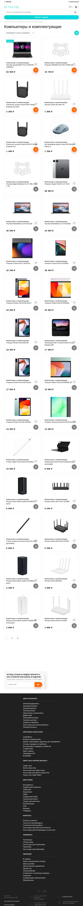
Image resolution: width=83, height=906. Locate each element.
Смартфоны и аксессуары (33, 732)
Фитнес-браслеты (29, 768)
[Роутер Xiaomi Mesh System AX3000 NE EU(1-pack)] (22, 612)
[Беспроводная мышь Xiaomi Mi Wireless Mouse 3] (61, 136)
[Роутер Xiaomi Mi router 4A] (61, 96)
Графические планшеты (32, 787)
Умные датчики (28, 864)
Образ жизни (28, 780)
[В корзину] (35, 70)
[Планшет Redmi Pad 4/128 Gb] (22, 334)
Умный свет (27, 868)
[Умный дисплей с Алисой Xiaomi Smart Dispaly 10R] (61, 334)
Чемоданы (27, 811)
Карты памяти (28, 751)
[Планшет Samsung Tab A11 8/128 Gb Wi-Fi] (61, 413)
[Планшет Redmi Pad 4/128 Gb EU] (22, 374)
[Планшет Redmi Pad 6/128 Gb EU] (22, 294)
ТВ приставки (28, 842)
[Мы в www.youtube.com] (44, 891)
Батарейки (27, 756)
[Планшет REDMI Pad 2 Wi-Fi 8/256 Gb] (61, 56)
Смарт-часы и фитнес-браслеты (35, 760)
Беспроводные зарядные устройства (37, 746)
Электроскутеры (29, 710)
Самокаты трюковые (31, 722)
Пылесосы (27, 815)
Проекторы (27, 847)
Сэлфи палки (28, 749)
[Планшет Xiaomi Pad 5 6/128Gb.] (61, 255)
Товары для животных (31, 801)
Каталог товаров (41, 17)
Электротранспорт (30, 698)
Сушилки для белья (30, 799)
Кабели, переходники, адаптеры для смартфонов (41, 742)
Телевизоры (27, 835)
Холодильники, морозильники (34, 878)
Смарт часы (27, 765)
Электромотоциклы (30, 706)
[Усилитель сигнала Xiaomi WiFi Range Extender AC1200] (22, 96)
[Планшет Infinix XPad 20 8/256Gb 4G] (61, 374)
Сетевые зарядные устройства (34, 744)
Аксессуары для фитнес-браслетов (36, 773)
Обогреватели (28, 880)
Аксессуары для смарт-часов (34, 770)
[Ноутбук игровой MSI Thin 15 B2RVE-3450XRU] (22, 56)
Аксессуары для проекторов (33, 849)
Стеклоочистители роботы (33, 825)
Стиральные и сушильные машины (36, 873)
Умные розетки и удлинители (33, 866)
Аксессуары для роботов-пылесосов (37, 827)
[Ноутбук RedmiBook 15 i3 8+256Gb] (61, 215)
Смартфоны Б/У (29, 753)
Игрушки (26, 808)
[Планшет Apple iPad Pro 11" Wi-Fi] (61, 175)
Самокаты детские (30, 720)
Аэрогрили (27, 875)
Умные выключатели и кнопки (34, 861)
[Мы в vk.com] (38, 891)
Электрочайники (29, 871)
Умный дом (27, 854)
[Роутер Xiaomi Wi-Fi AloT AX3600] (61, 493)
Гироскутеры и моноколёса (33, 713)
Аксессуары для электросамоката (35, 725)
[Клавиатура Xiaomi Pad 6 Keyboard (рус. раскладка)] (61, 453)
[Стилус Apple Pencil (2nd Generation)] (22, 453)
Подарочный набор (30, 797)
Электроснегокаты (30, 727)
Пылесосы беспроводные (33, 823)
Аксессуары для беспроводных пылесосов (39, 830)
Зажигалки (27, 789)
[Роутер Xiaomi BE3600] (61, 572)
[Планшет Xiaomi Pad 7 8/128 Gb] (22, 255)
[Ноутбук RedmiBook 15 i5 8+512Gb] (22, 215)
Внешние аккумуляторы (32, 739)
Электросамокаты (29, 708)
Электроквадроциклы (31, 703)
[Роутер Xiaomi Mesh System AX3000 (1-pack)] (22, 572)
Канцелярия (27, 792)
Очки (25, 806)
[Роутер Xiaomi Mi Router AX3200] (61, 532)
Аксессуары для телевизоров (34, 844)
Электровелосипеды (30, 718)
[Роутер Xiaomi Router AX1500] (61, 612)
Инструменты (28, 785)
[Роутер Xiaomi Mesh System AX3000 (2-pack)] (22, 493)
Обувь (25, 794)
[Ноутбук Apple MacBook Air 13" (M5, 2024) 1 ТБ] (22, 175)
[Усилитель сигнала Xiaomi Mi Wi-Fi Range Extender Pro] (22, 136)
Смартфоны (27, 737)
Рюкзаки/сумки (28, 804)
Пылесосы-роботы (30, 820)
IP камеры (27, 859)
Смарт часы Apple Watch (32, 775)
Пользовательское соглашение (11, 901)
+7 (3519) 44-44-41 (73, 2)
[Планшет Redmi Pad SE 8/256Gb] (61, 294)
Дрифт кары (27, 715)
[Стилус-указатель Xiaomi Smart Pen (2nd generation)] (22, 532)
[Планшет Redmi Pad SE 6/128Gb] (22, 413)
